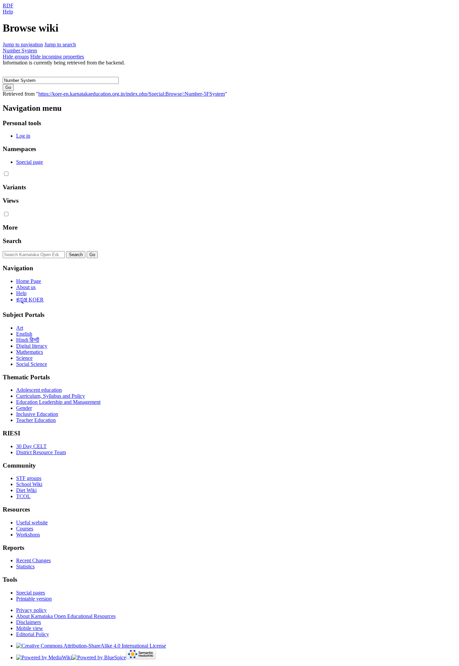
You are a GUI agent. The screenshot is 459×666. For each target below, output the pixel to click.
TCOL (23, 496)
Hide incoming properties (57, 56)
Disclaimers (28, 622)
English (24, 334)
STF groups (28, 478)
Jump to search (60, 44)
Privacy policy (31, 610)
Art (19, 328)
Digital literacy (31, 346)
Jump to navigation (23, 44)
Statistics (25, 566)
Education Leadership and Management (58, 402)
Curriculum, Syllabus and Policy (50, 396)
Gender (24, 408)
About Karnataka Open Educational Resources (66, 616)
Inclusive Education (37, 414)
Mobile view (29, 628)
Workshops (28, 534)
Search (12, 240)
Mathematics (29, 352)
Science (24, 358)
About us (26, 287)
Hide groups (16, 56)
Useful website (32, 522)
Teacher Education (36, 420)
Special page (29, 162)
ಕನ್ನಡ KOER (30, 299)
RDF (8, 5)
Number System (20, 50)
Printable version (34, 599)
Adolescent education (39, 390)
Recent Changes (33, 560)
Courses (24, 528)
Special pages (30, 593)
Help (8, 11)
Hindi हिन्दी (27, 340)
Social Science (31, 364)
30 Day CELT (31, 446)
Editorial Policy (32, 634)
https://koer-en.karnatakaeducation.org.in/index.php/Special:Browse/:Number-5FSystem (131, 94)
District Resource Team (41, 452)
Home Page (28, 281)
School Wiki (29, 484)
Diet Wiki (26, 490)
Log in (23, 136)
